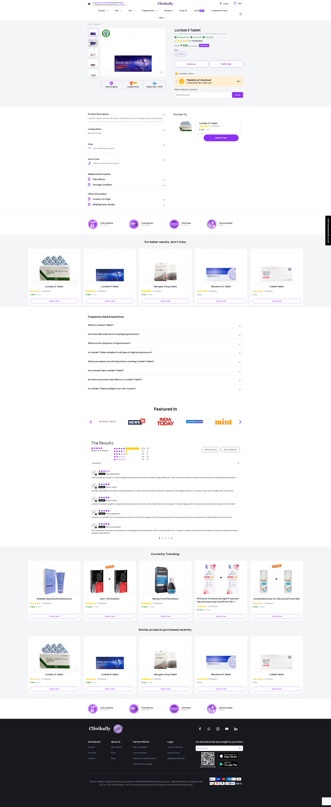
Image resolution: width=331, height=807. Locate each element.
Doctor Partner (140, 753)
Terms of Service (175, 747)
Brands (102, 10)
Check (237, 95)
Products (92, 753)
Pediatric (168, 10)
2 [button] (162, 538)
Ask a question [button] (230, 449)
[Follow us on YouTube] (226, 728)
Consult (91, 747)
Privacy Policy (173, 753)
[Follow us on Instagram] (217, 728)
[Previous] (177, 81)
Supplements (148, 10)
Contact (91, 758)
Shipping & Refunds (176, 758)
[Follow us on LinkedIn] (235, 728)
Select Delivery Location (186, 89)
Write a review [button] (211, 449)
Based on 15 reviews (99, 450)
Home (90, 24)
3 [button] (165, 538)
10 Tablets (180, 54)
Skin (117, 10)
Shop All (183, 10)
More (162, 17)
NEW (201, 11)
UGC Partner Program (143, 764)
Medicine (97, 24)
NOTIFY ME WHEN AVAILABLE (328, 230)
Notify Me (226, 64)
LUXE (198, 10)
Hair (131, 10)
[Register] (239, 748)
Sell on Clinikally (140, 747)
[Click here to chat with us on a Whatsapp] (208, 728)
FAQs (113, 753)
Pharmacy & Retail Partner (144, 758)
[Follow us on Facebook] (200, 728)
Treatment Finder (219, 10)
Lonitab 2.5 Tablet (208, 123)
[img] (104, 471)
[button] (181, 41)
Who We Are (116, 747)
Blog (113, 758)
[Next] (241, 81)
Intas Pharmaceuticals (215, 34)
